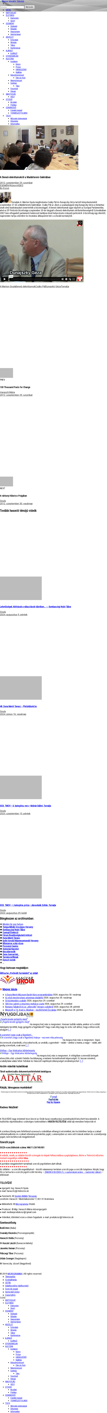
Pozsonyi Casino (10, 946)
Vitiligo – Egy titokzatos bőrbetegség (17, 1050)
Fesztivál (14, 1376)
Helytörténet (15, 34)
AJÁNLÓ (8, 1338)
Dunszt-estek (9, 959)
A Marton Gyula (8, 286)
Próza (18, 67)
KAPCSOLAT (10, 1300)
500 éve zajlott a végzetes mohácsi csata (24, 1003)
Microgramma (22, 1204)
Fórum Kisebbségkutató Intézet (17, 935)
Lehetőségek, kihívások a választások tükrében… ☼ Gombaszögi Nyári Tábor (35, 606)
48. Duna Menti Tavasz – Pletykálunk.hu (18, 706)
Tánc (18, 86)
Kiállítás (19, 72)
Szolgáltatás (11, 1279)
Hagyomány (15, 31)
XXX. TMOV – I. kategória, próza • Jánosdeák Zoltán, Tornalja (28, 905)
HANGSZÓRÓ (21, 69)
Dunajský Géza (53, 286)
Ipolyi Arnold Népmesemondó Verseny (20, 940)
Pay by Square (53, 1102)
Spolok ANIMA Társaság (25, 1196)
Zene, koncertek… (11, 954)
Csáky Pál (40, 286)
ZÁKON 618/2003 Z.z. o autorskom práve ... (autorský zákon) (73, 1172)
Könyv (18, 64)
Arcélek (13, 1389)
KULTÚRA (10, 59)
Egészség (14, 1305)
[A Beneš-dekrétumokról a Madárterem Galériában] (21, 599)
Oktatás (13, 42)
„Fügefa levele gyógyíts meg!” (14, 1019)
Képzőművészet (17, 75)
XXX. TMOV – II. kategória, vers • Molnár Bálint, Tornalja (25, 805)
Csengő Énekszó (10, 932)
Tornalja (65, 286)
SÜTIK (8, 1282)
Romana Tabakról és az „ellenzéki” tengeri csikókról (29, 1006)
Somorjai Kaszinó (11, 948)
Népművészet (16, 80)
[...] (9, 1029)
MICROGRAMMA (15, 1273)
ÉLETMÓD (10, 15)
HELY (12, 1384)
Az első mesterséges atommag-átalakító (24, 997)
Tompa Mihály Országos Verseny (18, 927)
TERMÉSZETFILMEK (18, 113)
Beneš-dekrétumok (25, 286)
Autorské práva (12, 1291)
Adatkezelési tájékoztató (16, 1285)
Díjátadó (13, 26)
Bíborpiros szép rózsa (13, 943)
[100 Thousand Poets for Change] (6, 377)
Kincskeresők (9, 951)
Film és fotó (20, 78)
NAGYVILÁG (10, 1381)
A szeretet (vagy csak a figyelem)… (16, 1034)
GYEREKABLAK (11, 1343)
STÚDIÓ (9, 99)
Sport (12, 1308)
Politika (13, 1392)
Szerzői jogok (11, 1288)
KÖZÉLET (10, 37)
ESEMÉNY (10, 23)
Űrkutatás (14, 121)
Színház (13, 83)
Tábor (12, 1333)
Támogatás (10, 1276)
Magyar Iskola (9, 989)
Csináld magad (16, 110)
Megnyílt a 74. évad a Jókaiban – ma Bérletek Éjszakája (30, 1010)
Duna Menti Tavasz (11, 938)
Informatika (15, 124)
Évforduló (14, 40)
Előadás (13, 29)
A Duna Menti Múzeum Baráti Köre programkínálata (28, 994)
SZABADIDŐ (11, 107)
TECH (8, 116)
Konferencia (15, 48)
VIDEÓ (20, 185)
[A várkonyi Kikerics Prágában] (6, 485)
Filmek (13, 1379)
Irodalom (14, 61)
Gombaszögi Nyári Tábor (14, 929)
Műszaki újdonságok (18, 118)
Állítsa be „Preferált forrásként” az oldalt (19, 973)
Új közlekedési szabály (15, 1000)
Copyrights (10, 1295)
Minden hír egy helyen (13, 924)
